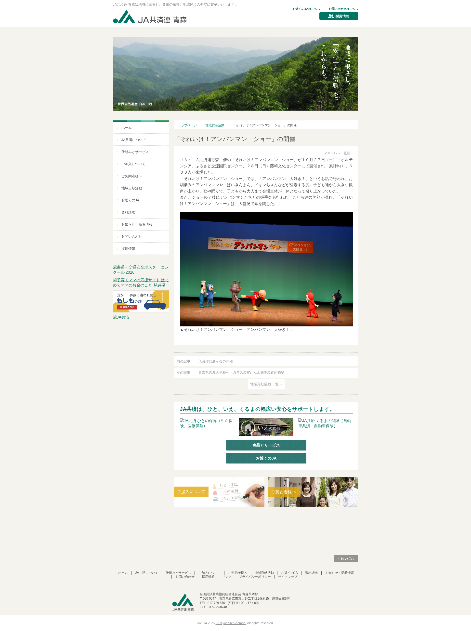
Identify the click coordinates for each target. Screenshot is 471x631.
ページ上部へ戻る (346, 559)
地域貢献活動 (131, 188)
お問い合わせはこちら (343, 9)
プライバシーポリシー (255, 577)
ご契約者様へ (131, 176)
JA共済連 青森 (150, 16)
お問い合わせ (131, 236)
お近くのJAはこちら (306, 9)
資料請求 (128, 212)
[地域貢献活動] (266, 526)
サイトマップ (287, 577)
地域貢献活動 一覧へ (266, 384)
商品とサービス (266, 445)
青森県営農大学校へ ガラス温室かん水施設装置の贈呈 (230, 372)
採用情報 (342, 16)
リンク (227, 577)
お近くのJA (130, 200)
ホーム (126, 127)
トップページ (187, 125)
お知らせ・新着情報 (136, 224)
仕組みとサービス (135, 152)
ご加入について (133, 164)
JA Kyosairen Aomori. (231, 623)
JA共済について (133, 140)
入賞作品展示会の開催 (205, 361)
